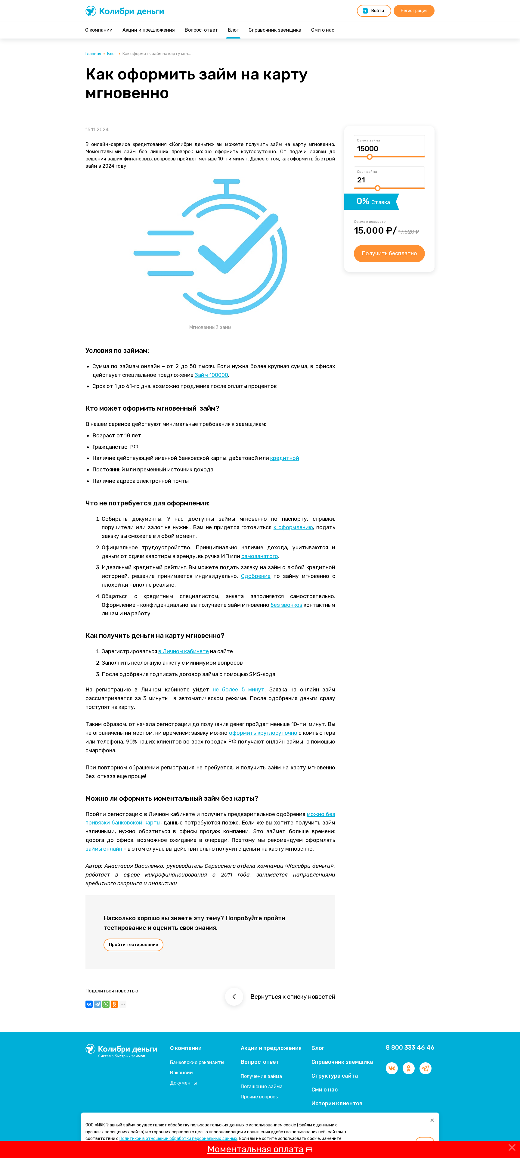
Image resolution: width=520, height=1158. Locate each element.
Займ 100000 (211, 375)
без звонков (286, 605)
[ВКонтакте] (89, 1004)
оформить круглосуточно (263, 733)
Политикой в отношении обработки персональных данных (178, 1138)
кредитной (284, 458)
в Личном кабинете (183, 651)
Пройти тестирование (133, 944)
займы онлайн (103, 849)
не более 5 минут (239, 689)
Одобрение (256, 576)
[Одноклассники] (114, 1004)
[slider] (370, 157)
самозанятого (259, 556)
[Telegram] (97, 1004)
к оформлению (293, 527)
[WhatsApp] (106, 1004)
